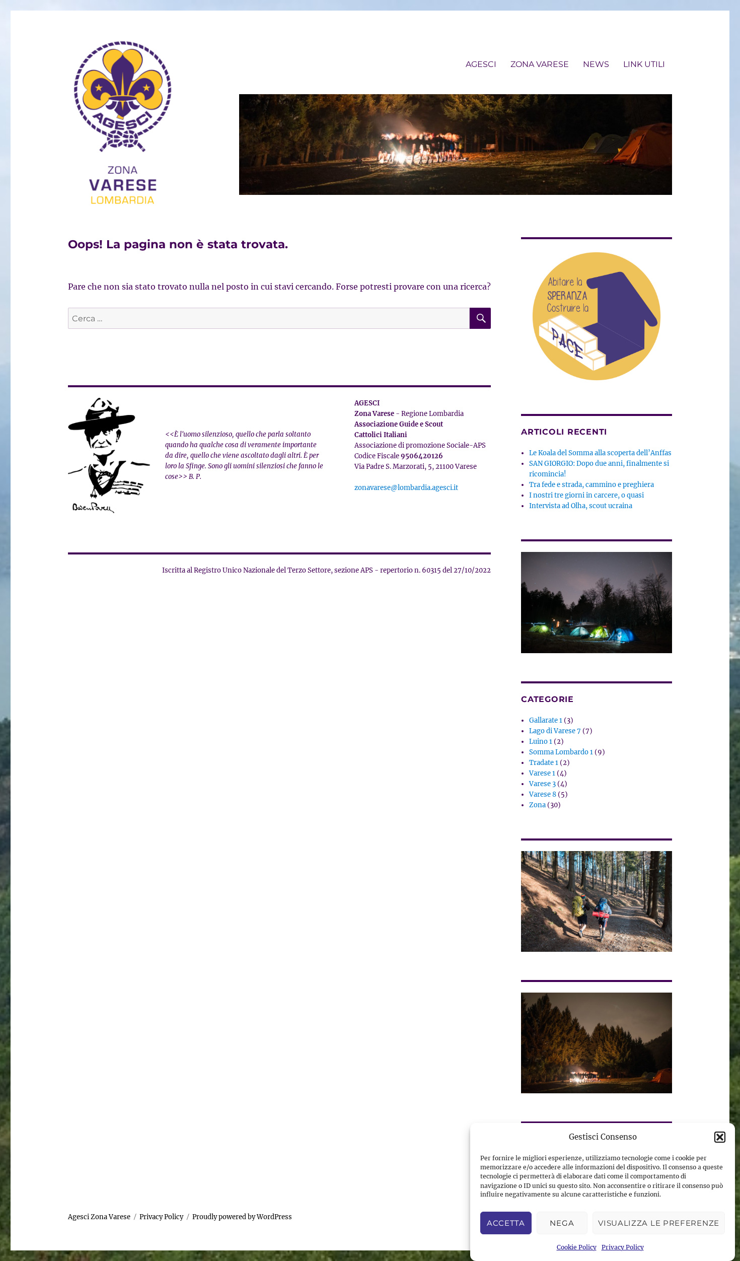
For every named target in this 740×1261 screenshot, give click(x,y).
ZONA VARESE (539, 64)
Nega (562, 1223)
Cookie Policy (577, 1247)
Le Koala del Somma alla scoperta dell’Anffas (600, 453)
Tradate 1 (543, 762)
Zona (537, 805)
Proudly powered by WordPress (242, 1217)
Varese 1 (542, 773)
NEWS (596, 64)
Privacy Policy (623, 1247)
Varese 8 (542, 794)
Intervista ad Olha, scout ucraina (580, 506)
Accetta (506, 1223)
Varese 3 (542, 784)
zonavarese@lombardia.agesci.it (406, 487)
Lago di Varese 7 (555, 731)
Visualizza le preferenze (658, 1223)
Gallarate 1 (545, 720)
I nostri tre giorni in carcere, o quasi (586, 495)
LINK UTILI (644, 64)
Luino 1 (540, 741)
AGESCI (481, 64)
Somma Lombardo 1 (561, 752)
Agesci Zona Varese (99, 1217)
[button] (720, 1137)
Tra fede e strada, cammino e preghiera (591, 484)
